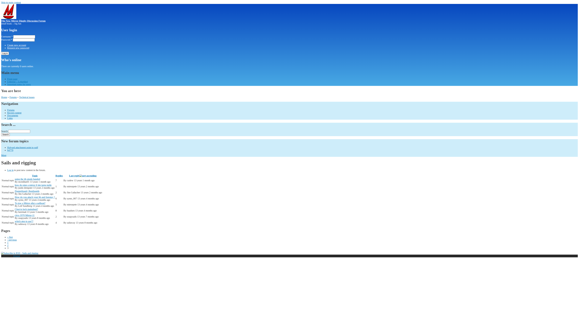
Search (4, 131)
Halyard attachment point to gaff (22, 147)
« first (10, 237)
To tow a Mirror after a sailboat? (30, 203)
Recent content (14, 113)
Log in (10, 170)
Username (7, 36)
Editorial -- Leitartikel (17, 81)
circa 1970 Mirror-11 (25, 215)
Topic (35, 175)
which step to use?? (24, 221)
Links (10, 118)
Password (6, 39)
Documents (12, 115)
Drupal (16, 256)
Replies (59, 175)
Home (4, 97)
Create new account (16, 45)
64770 (10, 150)
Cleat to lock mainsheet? (26, 209)
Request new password (18, 48)
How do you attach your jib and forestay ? (35, 197)
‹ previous (12, 240)
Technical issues (27, 97)
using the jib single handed (27, 179)
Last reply (74, 175)
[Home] (8, 18)
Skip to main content (11, 2)
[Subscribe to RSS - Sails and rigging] (19, 253)
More (3, 155)
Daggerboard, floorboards (27, 191)
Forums (13, 97)
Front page (12, 79)
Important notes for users (19, 84)
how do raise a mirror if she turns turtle (33, 185)
